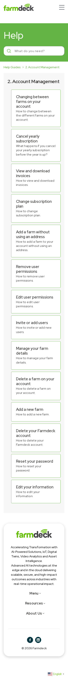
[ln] (38, 640)
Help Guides (12, 67)
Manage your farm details (32, 351)
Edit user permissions (34, 297)
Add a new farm (29, 409)
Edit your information (34, 487)
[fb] (30, 640)
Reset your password (34, 461)
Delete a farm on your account (35, 381)
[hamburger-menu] (61, 7)
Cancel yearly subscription (27, 139)
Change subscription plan (34, 204)
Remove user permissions (27, 269)
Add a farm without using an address (33, 234)
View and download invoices (33, 173)
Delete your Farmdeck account (35, 433)
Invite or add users (32, 322)
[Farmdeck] (34, 533)
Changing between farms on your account (32, 101)
